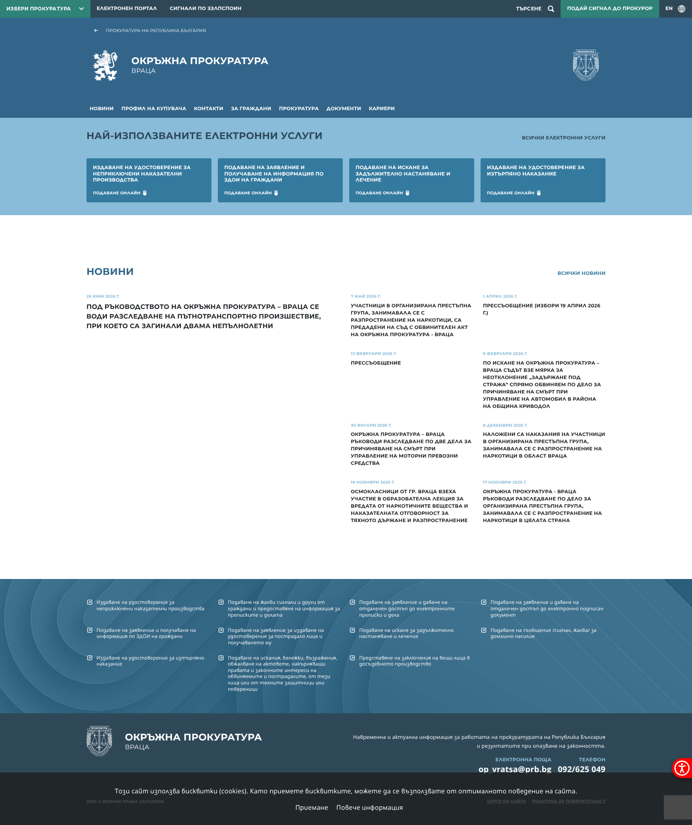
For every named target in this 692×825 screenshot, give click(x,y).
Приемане (311, 807)
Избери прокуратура (38, 9)
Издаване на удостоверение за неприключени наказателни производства (151, 605)
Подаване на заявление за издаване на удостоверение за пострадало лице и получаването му (276, 636)
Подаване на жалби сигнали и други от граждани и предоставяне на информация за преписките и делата (284, 608)
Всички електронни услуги (564, 138)
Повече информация (369, 807)
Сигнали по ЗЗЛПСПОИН (205, 9)
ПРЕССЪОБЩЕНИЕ (376, 363)
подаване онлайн (117, 193)
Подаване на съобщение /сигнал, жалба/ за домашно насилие (544, 633)
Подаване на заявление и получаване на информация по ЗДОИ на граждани (146, 633)
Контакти (208, 109)
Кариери (382, 109)
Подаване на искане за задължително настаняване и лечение (406, 633)
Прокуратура (299, 109)
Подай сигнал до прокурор (609, 9)
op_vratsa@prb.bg (515, 769)
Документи (343, 109)
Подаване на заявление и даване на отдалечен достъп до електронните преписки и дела (407, 608)
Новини (102, 109)
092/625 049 (582, 769)
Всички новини (581, 273)
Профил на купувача (153, 109)
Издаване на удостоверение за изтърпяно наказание (150, 660)
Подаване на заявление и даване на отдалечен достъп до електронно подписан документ (547, 608)
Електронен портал (127, 9)
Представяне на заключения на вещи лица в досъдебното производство (414, 660)
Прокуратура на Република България (156, 30)
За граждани (251, 109)
